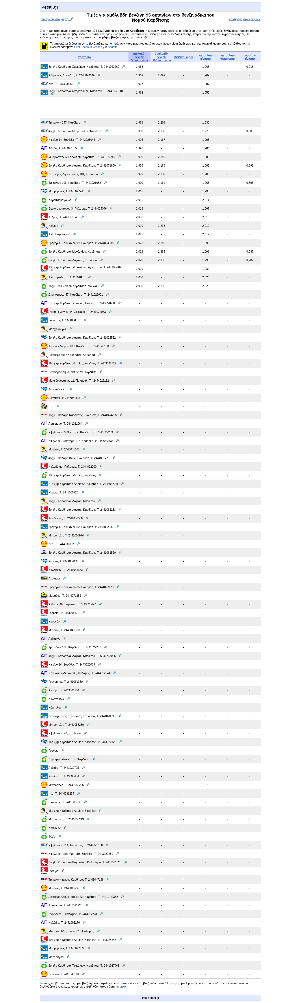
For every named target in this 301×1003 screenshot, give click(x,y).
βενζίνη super (183, 57)
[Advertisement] (150, 107)
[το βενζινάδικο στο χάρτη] (123, 66)
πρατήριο (84, 57)
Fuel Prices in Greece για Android (95, 47)
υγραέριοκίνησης (249, 57)
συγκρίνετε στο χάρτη (56, 19)
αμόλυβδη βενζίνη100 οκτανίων (161, 57)
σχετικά (121, 986)
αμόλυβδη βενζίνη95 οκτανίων (139, 57)
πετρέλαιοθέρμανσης (227, 57)
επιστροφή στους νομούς (244, 19)
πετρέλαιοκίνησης (206, 57)
